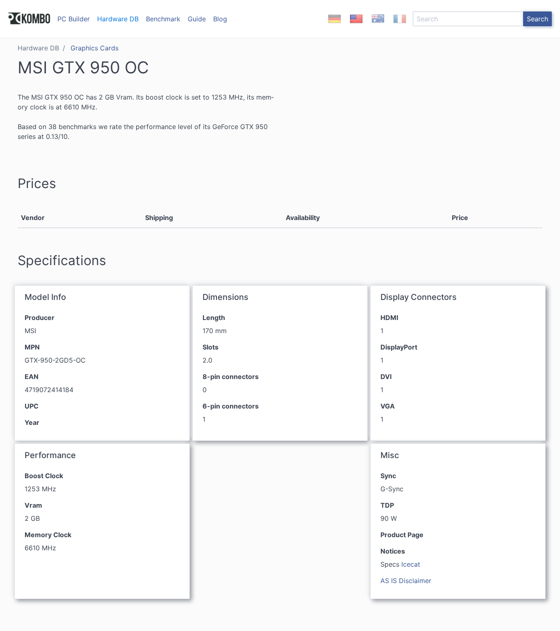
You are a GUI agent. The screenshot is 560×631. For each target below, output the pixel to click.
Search (537, 19)
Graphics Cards (94, 48)
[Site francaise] (400, 26)
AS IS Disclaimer (405, 581)
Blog (220, 19)
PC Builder (73, 19)
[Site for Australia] (378, 26)
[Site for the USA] (356, 26)
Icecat (410, 564)
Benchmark (163, 19)
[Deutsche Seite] (334, 26)
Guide (197, 19)
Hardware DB (118, 19)
